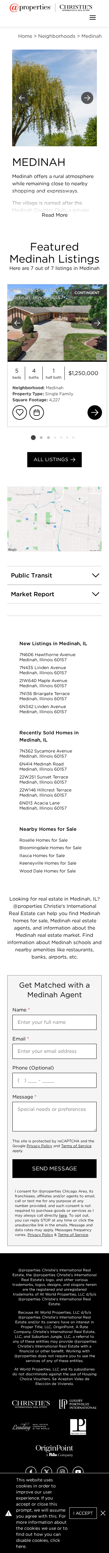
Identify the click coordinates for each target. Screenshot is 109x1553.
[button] (54, 519)
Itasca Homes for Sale (42, 855)
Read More (55, 215)
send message (54, 1168)
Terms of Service (76, 1146)
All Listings (51, 459)
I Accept (83, 1513)
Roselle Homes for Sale (43, 840)
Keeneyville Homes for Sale (47, 863)
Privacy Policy (39, 1146)
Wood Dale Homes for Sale (47, 871)
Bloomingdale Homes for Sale (50, 847)
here (63, 1215)
